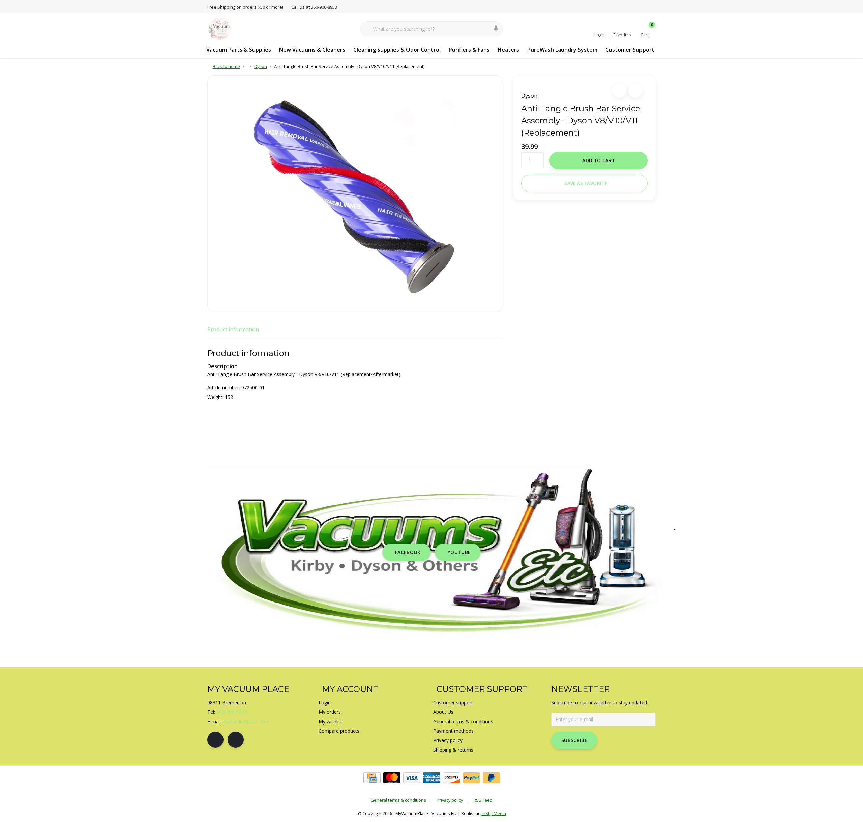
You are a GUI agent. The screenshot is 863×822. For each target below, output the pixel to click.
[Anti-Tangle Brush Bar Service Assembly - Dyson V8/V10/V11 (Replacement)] (355, 193)
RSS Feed (483, 800)
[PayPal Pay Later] (491, 777)
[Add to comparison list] (635, 90)
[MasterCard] (391, 777)
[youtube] (236, 740)
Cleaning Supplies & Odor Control (397, 49)
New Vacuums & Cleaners (312, 49)
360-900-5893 (231, 712)
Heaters (508, 49)
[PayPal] (471, 777)
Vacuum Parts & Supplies (238, 49)
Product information (233, 329)
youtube (459, 552)
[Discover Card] (451, 777)
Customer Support (629, 49)
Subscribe (574, 740)
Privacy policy (450, 800)
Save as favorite (585, 183)
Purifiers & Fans (469, 49)
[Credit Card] (372, 777)
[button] (619, 90)
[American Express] (431, 777)
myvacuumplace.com (246, 721)
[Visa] (411, 777)
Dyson (529, 95)
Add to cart (598, 160)
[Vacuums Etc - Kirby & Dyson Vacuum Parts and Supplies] (220, 28)
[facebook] (215, 740)
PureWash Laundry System (562, 49)
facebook (408, 552)
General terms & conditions (398, 800)
